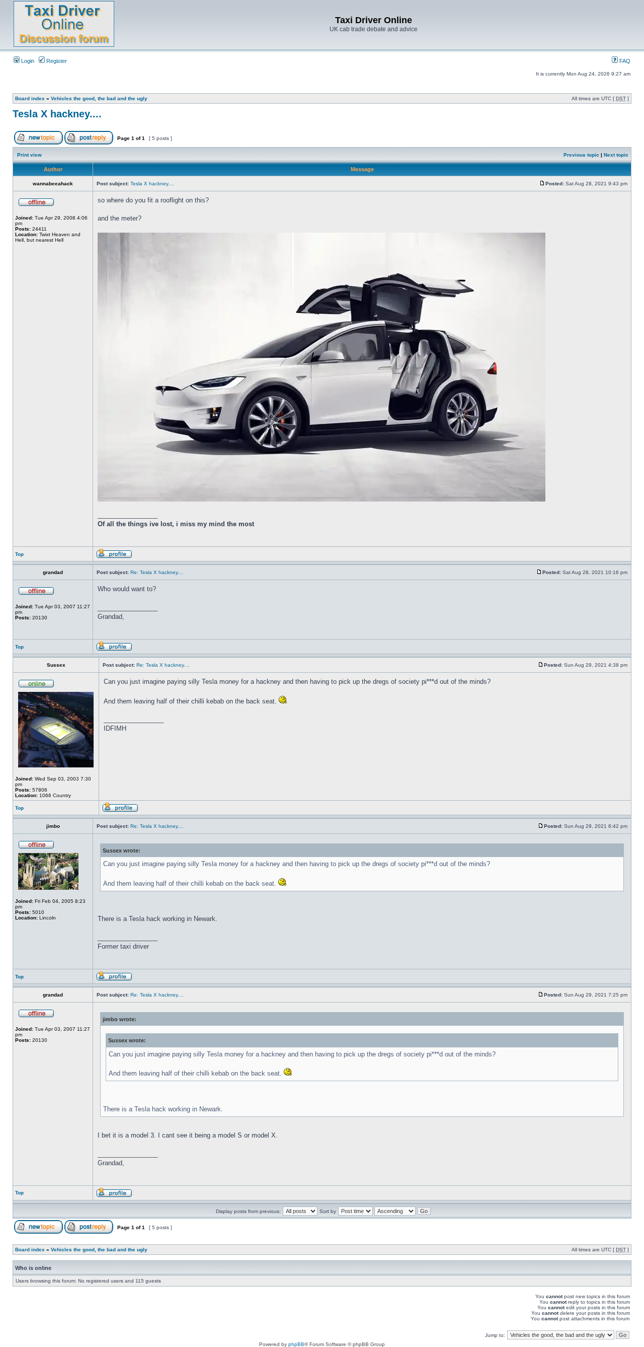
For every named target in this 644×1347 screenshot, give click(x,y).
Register (56, 61)
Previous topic (581, 155)
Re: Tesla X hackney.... (157, 572)
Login (27, 61)
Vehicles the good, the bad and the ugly (99, 98)
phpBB (296, 1344)
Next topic (616, 155)
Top (19, 554)
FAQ (624, 61)
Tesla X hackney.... (57, 113)
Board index (30, 98)
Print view (29, 155)
